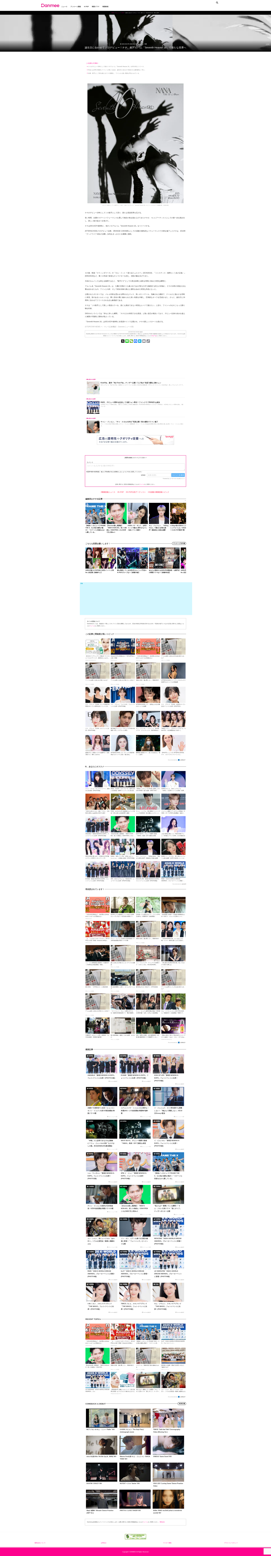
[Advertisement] (135, 253)
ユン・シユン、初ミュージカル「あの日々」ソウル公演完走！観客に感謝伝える (101, 1241)
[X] (123, 341)
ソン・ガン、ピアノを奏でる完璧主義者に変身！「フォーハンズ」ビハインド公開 (134, 1241)
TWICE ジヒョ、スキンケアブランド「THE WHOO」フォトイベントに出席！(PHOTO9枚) (134, 1306)
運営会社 (162, 1522)
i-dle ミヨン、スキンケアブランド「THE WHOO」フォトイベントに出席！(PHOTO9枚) (101, 1306)
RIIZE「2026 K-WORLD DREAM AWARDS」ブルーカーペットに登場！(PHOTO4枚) (101, 1273)
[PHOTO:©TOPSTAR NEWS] (101, 1064)
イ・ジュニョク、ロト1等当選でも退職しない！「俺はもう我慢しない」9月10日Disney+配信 (168, 1110)
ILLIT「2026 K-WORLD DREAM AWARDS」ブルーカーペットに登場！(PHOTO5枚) (135, 1273)
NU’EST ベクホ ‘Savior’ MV (130, 1483)
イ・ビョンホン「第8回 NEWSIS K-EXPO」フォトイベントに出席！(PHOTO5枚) (167, 1143)
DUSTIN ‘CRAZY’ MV (94, 1483)
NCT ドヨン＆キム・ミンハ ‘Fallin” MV (100, 1429)
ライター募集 (167, 1543)
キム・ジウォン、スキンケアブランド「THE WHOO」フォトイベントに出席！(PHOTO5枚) (167, 1306)
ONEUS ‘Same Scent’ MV (162, 1456)
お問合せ (103, 1543)
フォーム (153, 335)
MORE (181, 1403)
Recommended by (173, 760)
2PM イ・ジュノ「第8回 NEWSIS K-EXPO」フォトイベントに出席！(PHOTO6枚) (134, 1175)
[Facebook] (135, 341)
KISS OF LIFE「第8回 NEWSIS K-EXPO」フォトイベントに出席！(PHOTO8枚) (166, 1077)
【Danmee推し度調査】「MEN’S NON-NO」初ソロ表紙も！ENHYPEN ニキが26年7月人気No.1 (134, 1208)
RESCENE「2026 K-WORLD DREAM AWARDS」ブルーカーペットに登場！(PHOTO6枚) (168, 1241)
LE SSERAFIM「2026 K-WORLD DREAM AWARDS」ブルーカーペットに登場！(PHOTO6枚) (168, 1273)
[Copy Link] (148, 341)
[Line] (127, 341)
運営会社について (40, 1543)
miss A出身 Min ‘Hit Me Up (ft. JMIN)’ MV (101, 1456)
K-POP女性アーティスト (136, 492)
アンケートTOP (178, 543)
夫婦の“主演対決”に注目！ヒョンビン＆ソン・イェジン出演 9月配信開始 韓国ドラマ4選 (101, 1110)
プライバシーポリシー (231, 1543)
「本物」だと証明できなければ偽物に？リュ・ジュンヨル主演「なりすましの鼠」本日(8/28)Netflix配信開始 (101, 1143)
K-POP (267, 44)
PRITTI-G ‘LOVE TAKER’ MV (130, 1510)
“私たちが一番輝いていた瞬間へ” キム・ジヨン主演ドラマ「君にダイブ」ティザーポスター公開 (167, 1208)
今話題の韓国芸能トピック (159, 492)
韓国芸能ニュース (108, 492)
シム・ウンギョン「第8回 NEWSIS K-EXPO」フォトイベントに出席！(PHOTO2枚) (101, 1175)
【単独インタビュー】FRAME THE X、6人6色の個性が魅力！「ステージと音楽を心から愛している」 (168, 1175)
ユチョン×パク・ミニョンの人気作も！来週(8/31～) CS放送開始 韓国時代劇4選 (135, 1110)
